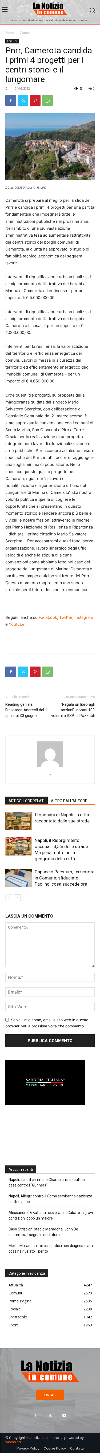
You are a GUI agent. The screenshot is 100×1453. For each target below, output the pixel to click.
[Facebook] (10, 100)
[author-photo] (50, 767)
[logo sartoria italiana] (45, 1103)
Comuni (25, 32)
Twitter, (66, 617)
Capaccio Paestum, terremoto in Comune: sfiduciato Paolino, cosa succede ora (65, 878)
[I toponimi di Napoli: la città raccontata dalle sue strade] (18, 821)
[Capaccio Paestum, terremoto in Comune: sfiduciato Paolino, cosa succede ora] (18, 878)
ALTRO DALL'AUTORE (69, 801)
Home (10, 32)
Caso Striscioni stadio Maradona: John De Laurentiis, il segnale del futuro (43, 1232)
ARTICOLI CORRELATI (27, 801)
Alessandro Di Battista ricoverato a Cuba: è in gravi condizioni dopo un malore (51, 1215)
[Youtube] (64, 1415)
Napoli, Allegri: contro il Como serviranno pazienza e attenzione (50, 1199)
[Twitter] (23, 100)
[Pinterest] (35, 100)
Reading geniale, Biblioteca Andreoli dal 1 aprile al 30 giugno (26, 710)
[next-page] (17, 897)
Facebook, (48, 617)
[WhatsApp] (47, 100)
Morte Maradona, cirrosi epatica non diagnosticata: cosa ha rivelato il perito (51, 1248)
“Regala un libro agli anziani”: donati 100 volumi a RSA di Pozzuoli (73, 713)
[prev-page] (8, 897)
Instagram (83, 617)
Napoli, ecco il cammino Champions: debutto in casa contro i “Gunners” (47, 1182)
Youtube (17, 624)
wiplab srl (13, 1442)
